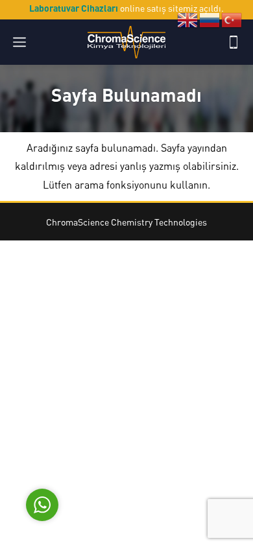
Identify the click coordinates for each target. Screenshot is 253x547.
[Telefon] (233, 42)
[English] (188, 19)
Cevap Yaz (123, 442)
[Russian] (210, 19)
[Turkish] (232, 19)
